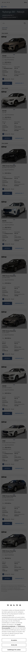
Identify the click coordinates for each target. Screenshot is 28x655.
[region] (14, 628)
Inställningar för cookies (14, 649)
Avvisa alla (14, 645)
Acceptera (14, 640)
